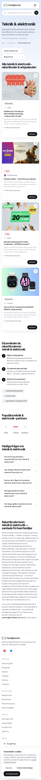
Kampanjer (11, 43)
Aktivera (32, 134)
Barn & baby (6, 699)
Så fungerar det (7, 719)
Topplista (5, 684)
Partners (5, 680)
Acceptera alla (12, 774)
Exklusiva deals (7, 663)
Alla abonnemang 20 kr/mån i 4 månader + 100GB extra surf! (16, 243)
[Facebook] (11, 651)
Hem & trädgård (8, 708)
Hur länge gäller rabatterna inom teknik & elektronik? (18, 505)
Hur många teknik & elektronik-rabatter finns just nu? (17, 471)
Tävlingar (5, 676)
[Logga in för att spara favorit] (36, 75)
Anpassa (8, 768)
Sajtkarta (5, 731)
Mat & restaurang (8, 703)
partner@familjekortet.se (12, 617)
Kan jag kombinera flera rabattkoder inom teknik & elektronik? (15, 493)
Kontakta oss (7, 727)
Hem (3, 43)
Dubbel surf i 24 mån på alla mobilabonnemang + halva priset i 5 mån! (13, 113)
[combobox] (20, 12)
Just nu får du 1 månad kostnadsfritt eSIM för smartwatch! (19, 308)
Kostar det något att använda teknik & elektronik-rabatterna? (18, 481)
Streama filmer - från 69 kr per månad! (20, 179)
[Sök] (36, 13)
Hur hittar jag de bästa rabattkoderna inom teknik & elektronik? (16, 459)
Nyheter (5, 672)
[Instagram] (4, 651)
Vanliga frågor (7, 723)
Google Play (11, 744)
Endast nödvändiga (25, 768)
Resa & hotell (7, 695)
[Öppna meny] (35, 5)
